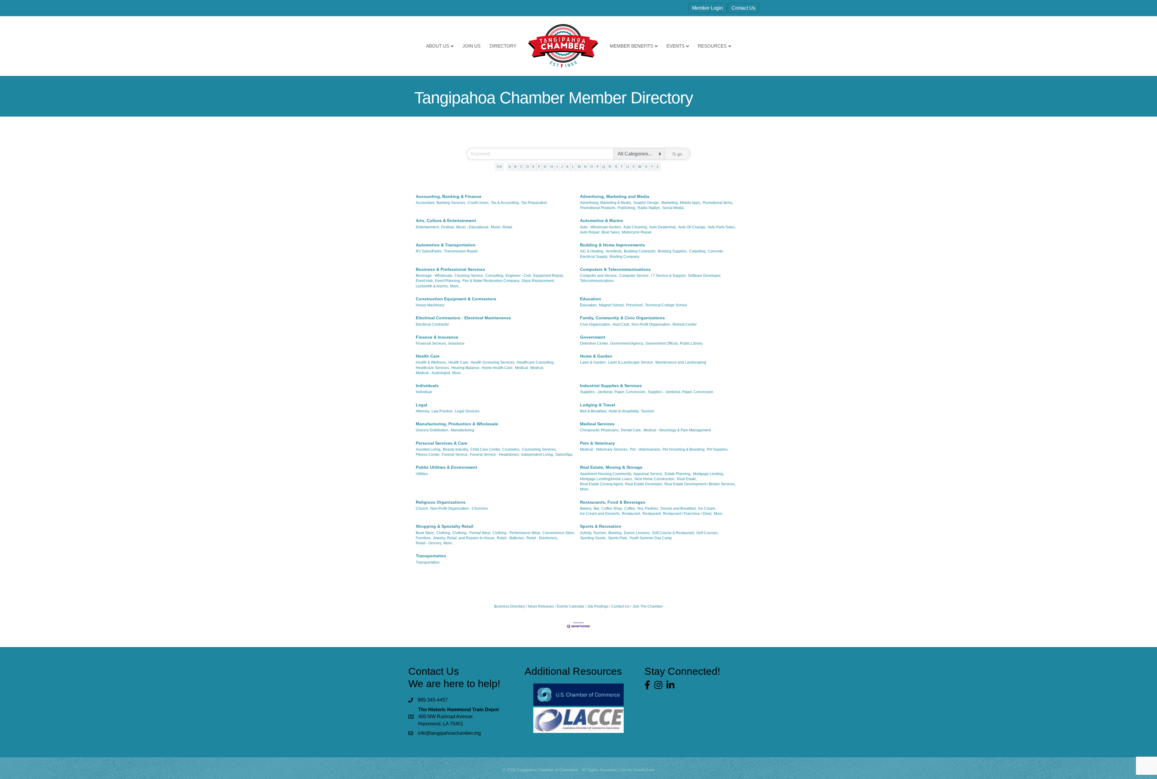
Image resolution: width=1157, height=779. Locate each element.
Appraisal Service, (648, 474)
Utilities (422, 474)
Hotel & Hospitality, (624, 411)
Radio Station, (649, 208)
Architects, (614, 251)
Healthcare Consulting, (535, 362)
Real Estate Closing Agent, (602, 484)
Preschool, (635, 305)
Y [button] (652, 166)
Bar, (597, 508)
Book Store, (425, 533)
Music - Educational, (472, 227)
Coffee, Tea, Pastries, (641, 508)
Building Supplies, (673, 251)
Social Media (673, 208)
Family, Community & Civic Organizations (622, 317)
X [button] (646, 166)
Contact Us (743, 8)
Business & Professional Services (450, 269)
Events (675, 45)
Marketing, (670, 203)
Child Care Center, (485, 449)
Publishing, (627, 208)
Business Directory (509, 606)
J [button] (562, 166)
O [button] (591, 166)
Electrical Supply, (594, 257)
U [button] (627, 166)
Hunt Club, (621, 324)
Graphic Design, (646, 203)
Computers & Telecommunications (615, 269)
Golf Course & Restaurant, (673, 533)
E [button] (533, 166)
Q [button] (603, 166)
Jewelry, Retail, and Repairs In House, (464, 538)
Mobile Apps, (690, 203)
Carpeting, (697, 251)
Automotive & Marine (601, 220)
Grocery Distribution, (432, 430)
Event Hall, (425, 281)
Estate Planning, (678, 474)
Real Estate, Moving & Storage (611, 467)
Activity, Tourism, (593, 533)
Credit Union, (478, 203)
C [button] (521, 166)
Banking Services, (451, 203)
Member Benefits (631, 45)
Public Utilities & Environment (446, 467)
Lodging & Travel (597, 404)
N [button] (585, 166)
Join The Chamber (647, 606)
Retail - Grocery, (429, 543)
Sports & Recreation (600, 526)
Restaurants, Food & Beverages (612, 502)
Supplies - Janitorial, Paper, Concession (680, 392)
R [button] (610, 166)
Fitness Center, (428, 454)
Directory (503, 45)
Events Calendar (570, 606)
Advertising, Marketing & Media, (606, 203)
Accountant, (425, 203)
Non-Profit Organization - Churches (459, 508)
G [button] (545, 166)
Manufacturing (462, 430)
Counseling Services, (539, 449)
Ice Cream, (707, 508)
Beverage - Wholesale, (434, 276)
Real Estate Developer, (644, 484)
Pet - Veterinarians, (645, 449)
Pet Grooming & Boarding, (684, 449)
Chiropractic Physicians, (599, 430)
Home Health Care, (497, 368)
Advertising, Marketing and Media (614, 196)
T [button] (622, 166)
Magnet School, (612, 305)
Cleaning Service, (469, 276)
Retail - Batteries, (511, 538)
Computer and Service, (599, 276)
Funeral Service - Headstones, (495, 454)
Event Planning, (448, 281)
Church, (422, 508)
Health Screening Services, (493, 362)
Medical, (522, 368)
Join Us (471, 45)
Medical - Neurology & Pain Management (677, 430)
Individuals (427, 385)
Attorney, (423, 411)
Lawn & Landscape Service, (631, 362)
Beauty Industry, (456, 449)
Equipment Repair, (548, 276)
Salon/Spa (563, 454)
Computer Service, (634, 276)
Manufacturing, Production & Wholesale (457, 423)
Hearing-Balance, (465, 368)
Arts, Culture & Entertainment (446, 220)
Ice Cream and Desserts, (600, 514)
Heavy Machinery (430, 305)
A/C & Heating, (592, 251)
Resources (712, 45)
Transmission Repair (461, 251)
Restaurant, (631, 514)
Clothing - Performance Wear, (517, 533)
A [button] (510, 166)
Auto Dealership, (663, 227)
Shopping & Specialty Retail (444, 526)
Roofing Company (624, 257)
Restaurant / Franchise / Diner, (687, 514)
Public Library (691, 343)
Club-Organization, (595, 324)
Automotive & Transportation (445, 244)
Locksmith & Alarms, (432, 286)
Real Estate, (687, 479)
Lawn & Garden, (593, 362)
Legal (421, 404)
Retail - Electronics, (542, 538)
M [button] (579, 166)
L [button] (573, 166)
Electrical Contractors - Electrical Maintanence (463, 317)
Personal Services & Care (441, 443)
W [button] (639, 166)
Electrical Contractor (432, 324)
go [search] (679, 154)
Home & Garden (596, 356)
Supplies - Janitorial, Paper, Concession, (613, 392)
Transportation (431, 555)
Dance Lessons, (637, 533)
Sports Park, (618, 538)
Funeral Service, (455, 454)
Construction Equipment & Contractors (456, 298)
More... (455, 286)
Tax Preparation (534, 203)
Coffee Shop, (612, 508)
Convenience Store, (558, 533)
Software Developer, (704, 276)
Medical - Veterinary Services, (604, 449)
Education (590, 298)
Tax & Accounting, (505, 203)
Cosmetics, (511, 449)
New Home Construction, (655, 479)
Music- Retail (501, 227)
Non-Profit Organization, (651, 324)
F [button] (539, 166)
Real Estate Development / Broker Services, (700, 484)
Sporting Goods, (593, 538)
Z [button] (658, 166)
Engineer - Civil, (519, 276)
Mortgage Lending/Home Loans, (606, 479)
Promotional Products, (598, 208)
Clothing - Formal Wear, (472, 533)
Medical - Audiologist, (433, 373)
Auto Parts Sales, (722, 227)
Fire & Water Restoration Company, (491, 281)
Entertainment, (428, 227)
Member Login (707, 8)
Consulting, (494, 276)
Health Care (428, 356)
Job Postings (597, 606)
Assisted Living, (428, 449)
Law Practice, (442, 411)
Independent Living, (537, 454)
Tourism (647, 411)
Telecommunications (597, 281)
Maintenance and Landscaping (680, 362)
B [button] (515, 166)
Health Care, (458, 362)
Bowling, (615, 533)
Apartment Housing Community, (606, 474)
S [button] (616, 166)
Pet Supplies (717, 449)
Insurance (456, 343)
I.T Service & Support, (668, 276)
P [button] (598, 166)
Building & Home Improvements (612, 244)
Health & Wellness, (431, 362)
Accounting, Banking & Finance (448, 196)
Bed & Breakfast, (593, 411)
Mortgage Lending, (708, 474)
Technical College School (666, 305)
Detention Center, (594, 343)
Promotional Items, (718, 203)
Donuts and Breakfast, (678, 508)
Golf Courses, (707, 533)
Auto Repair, (590, 232)
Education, (588, 305)
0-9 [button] (499, 166)
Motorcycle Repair (637, 232)
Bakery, (586, 508)
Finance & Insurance (437, 337)
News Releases (541, 606)
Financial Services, (431, 343)
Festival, (448, 227)
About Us (437, 45)
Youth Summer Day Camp (650, 538)
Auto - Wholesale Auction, (601, 227)
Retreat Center (685, 324)
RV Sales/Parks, (429, 251)
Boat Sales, (611, 232)
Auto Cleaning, (635, 227)
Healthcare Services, (433, 368)
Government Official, (662, 343)
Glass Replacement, (538, 281)
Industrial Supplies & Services (611, 385)
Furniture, (423, 538)
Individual (424, 392)
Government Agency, (627, 343)
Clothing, (443, 533)
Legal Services (467, 411)
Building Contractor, (640, 251)
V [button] (633, 166)
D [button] (527, 166)
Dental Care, (631, 430)
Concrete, (716, 251)
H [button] (551, 166)
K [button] (567, 166)
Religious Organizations (441, 502)
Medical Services (597, 423)
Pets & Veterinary (597, 443)
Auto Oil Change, (692, 227)
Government (592, 337)
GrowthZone (643, 770)
